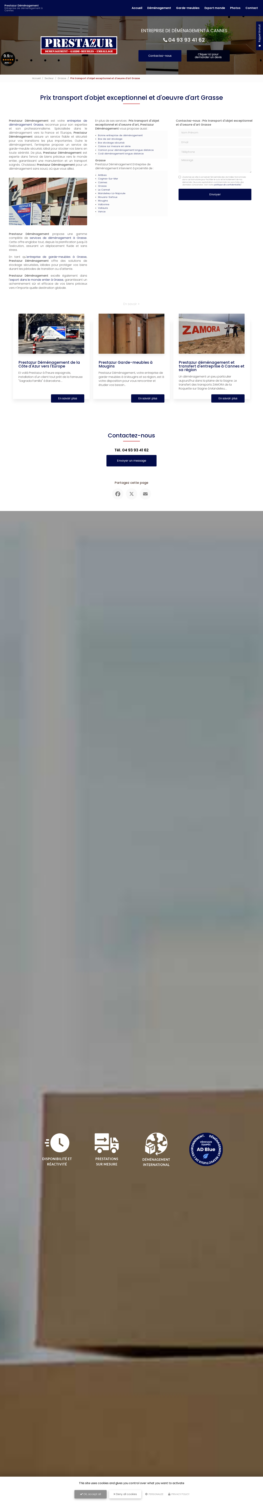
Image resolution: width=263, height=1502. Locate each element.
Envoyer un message (131, 461)
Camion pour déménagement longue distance (126, 150)
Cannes (102, 182)
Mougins (103, 200)
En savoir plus (67, 398)
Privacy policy (180, 1494)
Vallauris (103, 208)
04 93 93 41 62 (186, 39)
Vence (102, 211)
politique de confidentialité (227, 184)
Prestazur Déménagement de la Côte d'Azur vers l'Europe (49, 364)
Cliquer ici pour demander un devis (208, 55)
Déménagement (159, 8)
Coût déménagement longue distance (121, 153)
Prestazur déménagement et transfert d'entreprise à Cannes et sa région (211, 366)
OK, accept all (92, 1494)
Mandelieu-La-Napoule (111, 193)
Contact (251, 8)
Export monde (214, 8)
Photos (235, 8)
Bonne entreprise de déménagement (120, 135)
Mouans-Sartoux (107, 197)
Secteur (49, 78)
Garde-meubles (187, 8)
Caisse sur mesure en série (114, 146)
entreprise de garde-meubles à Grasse (57, 257)
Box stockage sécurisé (111, 142)
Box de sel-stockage (110, 138)
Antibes (102, 175)
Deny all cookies (126, 1494)
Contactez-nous (160, 56)
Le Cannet (104, 189)
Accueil (137, 8)
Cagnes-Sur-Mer (108, 178)
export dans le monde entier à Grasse (36, 280)
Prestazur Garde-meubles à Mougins (126, 364)
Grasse (62, 78)
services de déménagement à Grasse (58, 238)
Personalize (156, 1494)
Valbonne (103, 204)
